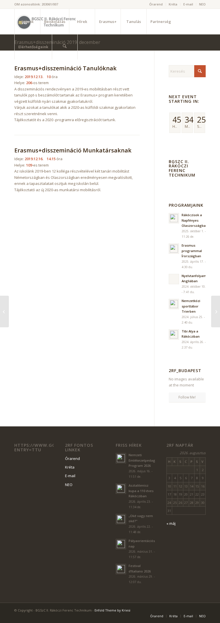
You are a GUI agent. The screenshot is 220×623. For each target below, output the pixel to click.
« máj (171, 523)
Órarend (156, 4)
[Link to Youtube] (33, 71)
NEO (202, 4)
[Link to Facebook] (24, 71)
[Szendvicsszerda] (4, 311)
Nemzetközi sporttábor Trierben (191, 306)
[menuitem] (156, 4)
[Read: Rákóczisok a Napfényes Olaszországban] (174, 218)
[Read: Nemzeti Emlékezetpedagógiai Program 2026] (121, 458)
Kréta (173, 4)
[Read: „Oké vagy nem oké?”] (121, 519)
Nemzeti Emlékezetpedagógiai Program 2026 (146, 460)
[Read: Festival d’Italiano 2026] (121, 569)
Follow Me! (187, 397)
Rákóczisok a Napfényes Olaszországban (195, 220)
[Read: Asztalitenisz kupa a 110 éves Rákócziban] (121, 488)
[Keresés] (65, 46)
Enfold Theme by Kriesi (112, 610)
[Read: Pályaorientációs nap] (121, 544)
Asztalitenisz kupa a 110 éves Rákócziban (141, 490)
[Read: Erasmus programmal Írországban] (174, 248)
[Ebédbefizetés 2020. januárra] (215, 311)
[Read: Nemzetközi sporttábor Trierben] (174, 304)
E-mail (188, 4)
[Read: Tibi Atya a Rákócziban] (174, 334)
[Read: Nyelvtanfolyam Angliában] (174, 279)
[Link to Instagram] (16, 71)
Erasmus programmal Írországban (192, 250)
